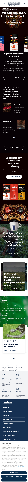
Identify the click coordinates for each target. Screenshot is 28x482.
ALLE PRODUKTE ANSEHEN (14, 147)
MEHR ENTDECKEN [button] (9, 350)
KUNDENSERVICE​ (6, 391)
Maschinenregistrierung (11, 431)
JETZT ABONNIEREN (14, 176)
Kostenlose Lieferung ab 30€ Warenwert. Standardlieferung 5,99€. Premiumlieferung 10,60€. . (14, 3)
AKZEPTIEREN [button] (14, 472)
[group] (14, 43)
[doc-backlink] (15, 370)
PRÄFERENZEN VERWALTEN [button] (14, 476)
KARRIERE (19, 391)
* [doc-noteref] (10, 21)
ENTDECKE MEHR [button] (17, 288)
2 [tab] (14, 294)
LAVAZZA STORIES (8, 419)
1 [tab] (12, 294)
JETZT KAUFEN (14, 77)
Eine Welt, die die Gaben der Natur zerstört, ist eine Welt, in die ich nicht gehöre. (14, 240)
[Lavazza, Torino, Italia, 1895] (6, 9)
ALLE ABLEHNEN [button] (14, 479)
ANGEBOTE (6, 415)
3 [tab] (15, 294)
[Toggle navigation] (24, 9)
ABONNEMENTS (7, 411)
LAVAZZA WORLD (7, 427)
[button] (24, 3)
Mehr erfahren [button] (14, 253)
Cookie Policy (21, 466)
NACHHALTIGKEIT (8, 423)
